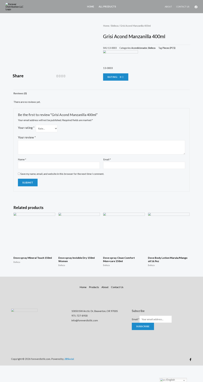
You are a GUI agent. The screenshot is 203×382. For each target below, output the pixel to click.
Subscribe (143, 326)
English (170, 380)
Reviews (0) (20, 93)
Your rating (26, 127)
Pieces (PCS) (168, 48)
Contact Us (182, 6)
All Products (107, 6)
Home (90, 6)
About (168, 6)
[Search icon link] (122, 6)
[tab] (20, 93)
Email (107, 159)
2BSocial (69, 358)
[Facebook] (196, 7)
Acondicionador (139, 48)
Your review (27, 137)
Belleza (114, 25)
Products (94, 287)
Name (22, 159)
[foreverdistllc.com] (17, 6)
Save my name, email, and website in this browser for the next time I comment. (62, 173)
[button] (57, 76)
